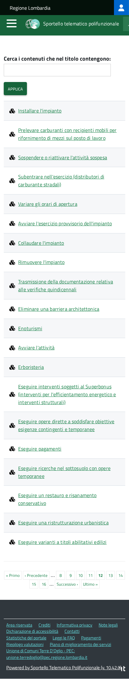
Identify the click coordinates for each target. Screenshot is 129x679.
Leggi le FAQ (64, 637)
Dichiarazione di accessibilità (32, 631)
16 (45, 584)
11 (91, 575)
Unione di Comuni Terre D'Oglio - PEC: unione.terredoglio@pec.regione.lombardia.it (46, 653)
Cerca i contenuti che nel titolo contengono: (57, 59)
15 (35, 584)
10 (81, 575)
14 (121, 575)
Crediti (44, 625)
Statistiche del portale (26, 637)
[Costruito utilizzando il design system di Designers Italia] (122, 669)
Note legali (108, 625)
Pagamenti (91, 637)
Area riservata (19, 625)
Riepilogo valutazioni (25, 644)
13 (111, 575)
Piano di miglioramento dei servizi (80, 644)
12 (101, 576)
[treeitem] (121, 7)
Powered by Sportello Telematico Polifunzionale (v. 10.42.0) (63, 667)
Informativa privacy (74, 625)
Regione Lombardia (30, 8)
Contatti (72, 631)
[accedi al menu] (12, 23)
